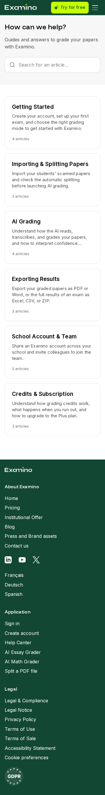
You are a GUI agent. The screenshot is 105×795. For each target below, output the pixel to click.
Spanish (13, 594)
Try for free (72, 7)
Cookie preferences (26, 757)
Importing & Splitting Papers (50, 164)
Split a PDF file (21, 671)
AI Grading (26, 221)
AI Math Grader (22, 662)
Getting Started (33, 107)
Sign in (12, 623)
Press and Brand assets (31, 536)
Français (14, 575)
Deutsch (14, 585)
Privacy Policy (20, 719)
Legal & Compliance (26, 701)
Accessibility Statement (30, 748)
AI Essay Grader (23, 652)
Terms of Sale (20, 738)
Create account (22, 633)
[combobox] (52, 64)
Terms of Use (20, 729)
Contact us (17, 546)
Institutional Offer (24, 517)
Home (11, 498)
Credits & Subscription (42, 394)
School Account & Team (44, 336)
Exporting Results (36, 279)
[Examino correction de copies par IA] (21, 8)
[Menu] (95, 7)
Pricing (12, 508)
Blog (10, 527)
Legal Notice (18, 710)
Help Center (18, 642)
